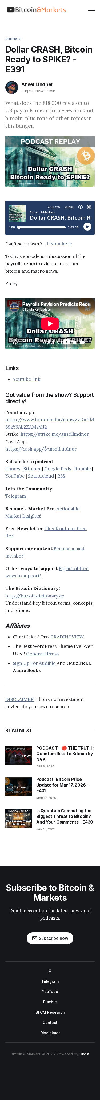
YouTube (15, 476)
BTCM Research (50, 1012)
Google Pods (57, 469)
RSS (61, 476)
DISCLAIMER (19, 699)
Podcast (13, 39)
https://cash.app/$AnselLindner (41, 449)
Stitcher (32, 469)
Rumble (82, 469)
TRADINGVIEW (67, 637)
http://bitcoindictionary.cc (34, 596)
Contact (50, 1022)
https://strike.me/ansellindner (55, 434)
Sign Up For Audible (34, 663)
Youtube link (27, 379)
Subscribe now (53, 938)
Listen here (59, 244)
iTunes (12, 469)
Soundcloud (41, 476)
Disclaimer (49, 1033)
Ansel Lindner (37, 84)
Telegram (15, 496)
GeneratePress (42, 654)
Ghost (84, 1054)
